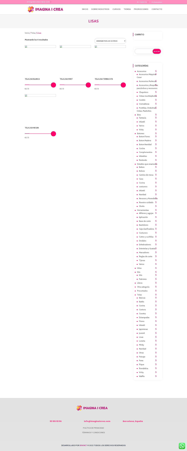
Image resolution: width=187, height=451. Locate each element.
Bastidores (143, 225)
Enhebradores (145, 244)
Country (142, 313)
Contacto (157, 9)
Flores (141, 321)
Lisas (141, 337)
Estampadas (144, 317)
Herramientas (143, 210)
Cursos (117, 9)
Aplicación (143, 217)
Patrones (143, 279)
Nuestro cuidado (146, 202)
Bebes (142, 167)
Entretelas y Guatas (147, 248)
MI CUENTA (142, 2)
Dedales (142, 241)
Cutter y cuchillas (146, 237)
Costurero (143, 233)
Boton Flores (144, 136)
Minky (141, 345)
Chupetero (143, 92)
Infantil (142, 122)
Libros (139, 283)
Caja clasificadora (146, 229)
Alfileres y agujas (146, 213)
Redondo (143, 160)
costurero (143, 186)
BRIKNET (83, 445)
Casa (141, 179)
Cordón (142, 100)
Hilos (139, 268)
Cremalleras (144, 104)
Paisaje (142, 357)
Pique (141, 364)
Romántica (143, 368)
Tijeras (142, 260)
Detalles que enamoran (147, 164)
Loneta (142, 341)
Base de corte (145, 221)
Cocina (142, 148)
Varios (141, 126)
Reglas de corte (145, 256)
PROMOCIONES (141, 9)
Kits (138, 272)
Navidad (142, 194)
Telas (33, 33)
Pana (141, 360)
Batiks (141, 302)
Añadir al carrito (53, 85)
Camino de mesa (146, 175)
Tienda (127, 9)
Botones (140, 133)
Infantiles (143, 156)
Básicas (142, 298)
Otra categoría (143, 287)
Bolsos (142, 171)
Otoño (142, 206)
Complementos (145, 152)
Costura (142, 309)
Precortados (142, 291)
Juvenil (142, 333)
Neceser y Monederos (148, 198)
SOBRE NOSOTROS (100, 9)
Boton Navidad (145, 144)
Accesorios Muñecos (147, 81)
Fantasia (142, 118)
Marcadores (144, 252)
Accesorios (141, 71)
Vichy (141, 130)
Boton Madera (145, 140)
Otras (141, 353)
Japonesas (143, 329)
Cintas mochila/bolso (148, 96)
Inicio (85, 9)
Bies (139, 115)
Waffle (142, 376)
